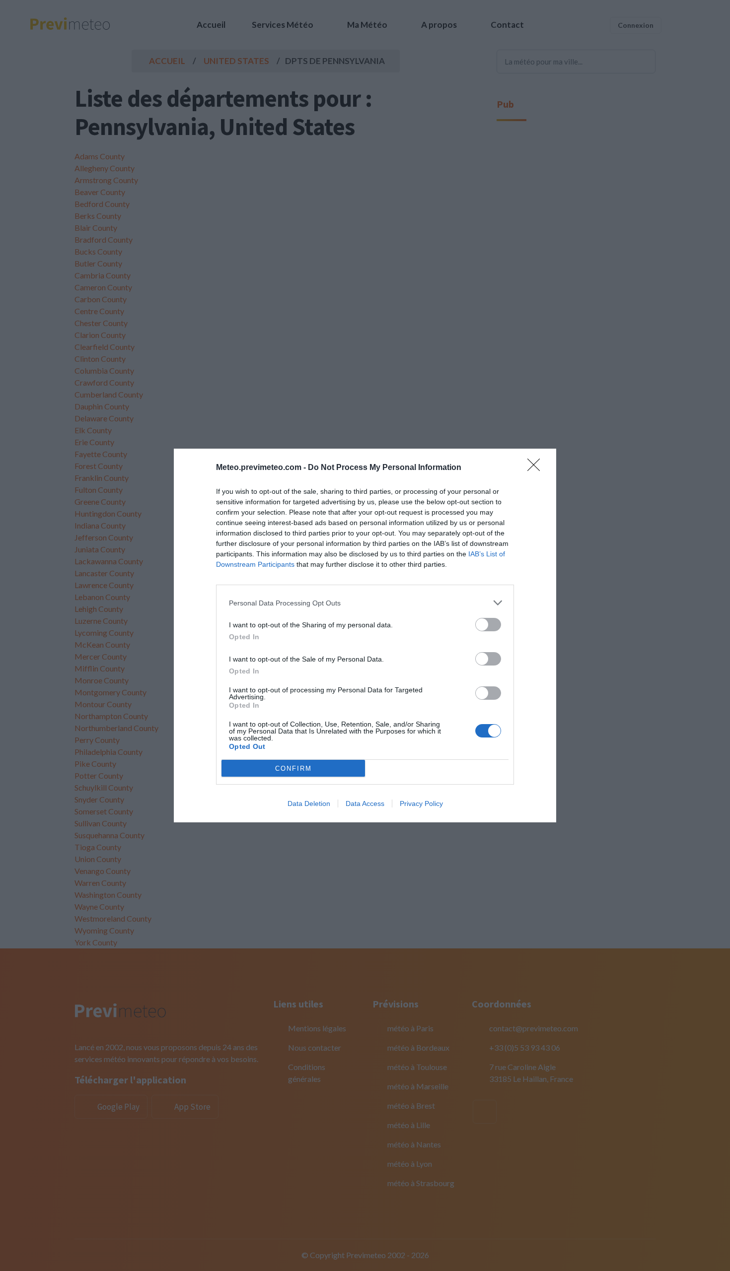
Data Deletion (309, 803)
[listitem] (365, 603)
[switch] (488, 624)
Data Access (365, 803)
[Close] (536, 468)
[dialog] (365, 635)
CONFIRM (293, 768)
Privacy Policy (421, 803)
